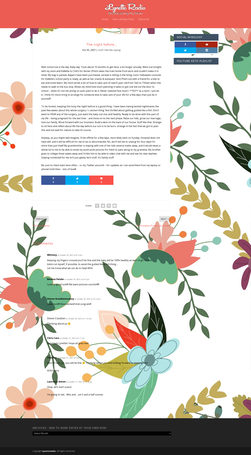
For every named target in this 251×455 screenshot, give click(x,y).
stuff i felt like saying (109, 50)
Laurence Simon (56, 381)
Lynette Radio (49, 451)
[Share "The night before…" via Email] (115, 206)
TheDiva (52, 357)
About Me (143, 19)
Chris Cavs (53, 338)
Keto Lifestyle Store (123, 19)
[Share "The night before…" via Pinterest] (109, 206)
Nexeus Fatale (55, 279)
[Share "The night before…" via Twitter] (103, 206)
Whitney (52, 254)
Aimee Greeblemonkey (60, 298)
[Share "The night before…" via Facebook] (97, 206)
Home (105, 19)
